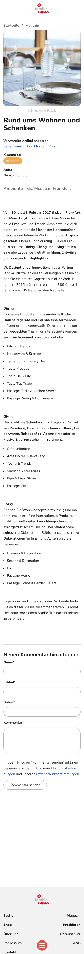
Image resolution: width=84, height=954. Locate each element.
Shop (7, 924)
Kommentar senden (25, 785)
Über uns (10, 934)
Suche (8, 915)
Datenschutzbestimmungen (57, 774)
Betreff (10, 702)
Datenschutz (70, 934)
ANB (77, 943)
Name (8, 662)
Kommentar (13, 722)
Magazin (74, 915)
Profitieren (72, 924)
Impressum (12, 943)
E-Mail (9, 682)
